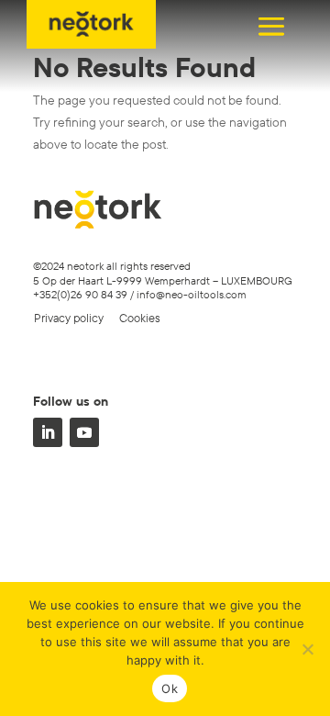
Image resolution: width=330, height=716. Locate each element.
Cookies (139, 317)
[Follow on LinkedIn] (47, 432)
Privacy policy (69, 317)
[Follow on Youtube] (84, 432)
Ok (169, 688)
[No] (307, 649)
